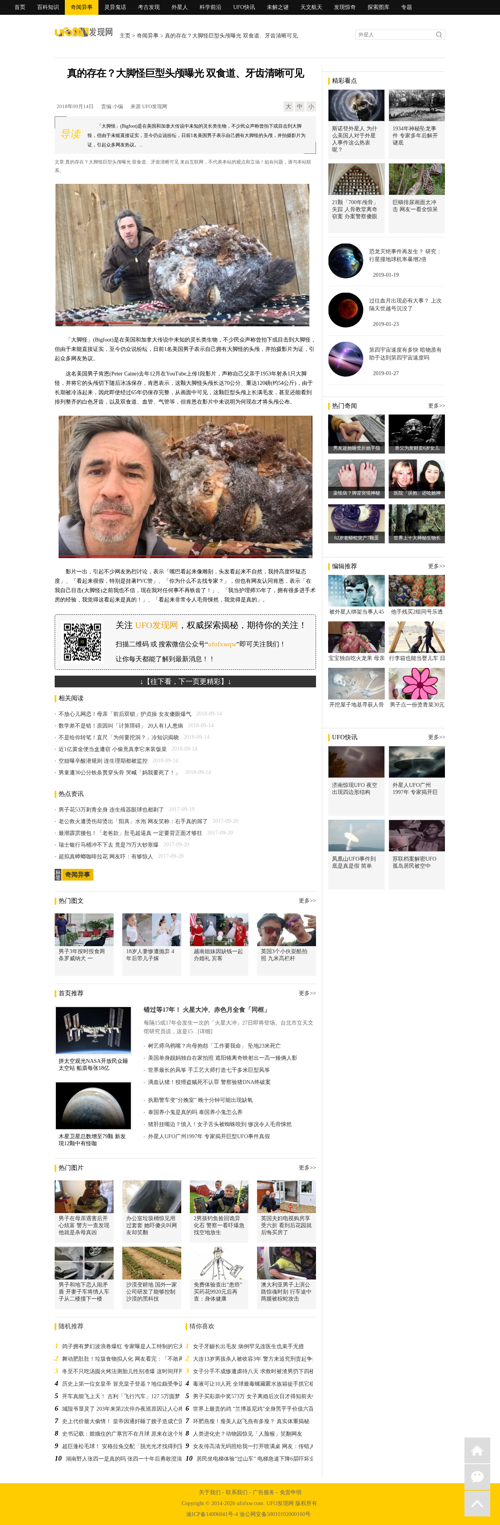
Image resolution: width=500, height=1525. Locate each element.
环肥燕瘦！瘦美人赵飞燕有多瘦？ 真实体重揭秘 (251, 1421)
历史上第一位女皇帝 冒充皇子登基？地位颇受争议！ (125, 1384)
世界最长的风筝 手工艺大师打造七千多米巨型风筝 (209, 1070)
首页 (19, 7)
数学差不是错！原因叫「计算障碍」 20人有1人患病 (121, 726)
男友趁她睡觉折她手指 (356, 448)
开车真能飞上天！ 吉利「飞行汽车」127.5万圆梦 (121, 1396)
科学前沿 (210, 7)
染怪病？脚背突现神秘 (356, 493)
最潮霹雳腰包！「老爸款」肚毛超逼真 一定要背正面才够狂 (130, 833)
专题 (406, 7)
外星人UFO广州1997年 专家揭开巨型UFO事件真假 (209, 1136)
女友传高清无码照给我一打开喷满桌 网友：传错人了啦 (259, 1446)
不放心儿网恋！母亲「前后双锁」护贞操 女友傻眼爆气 (125, 714)
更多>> (307, 901)
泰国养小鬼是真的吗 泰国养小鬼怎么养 (195, 1112)
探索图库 (378, 7)
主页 (125, 36)
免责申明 (291, 1492)
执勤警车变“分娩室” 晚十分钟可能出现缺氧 (200, 1100)
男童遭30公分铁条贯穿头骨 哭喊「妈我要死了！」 (119, 773)
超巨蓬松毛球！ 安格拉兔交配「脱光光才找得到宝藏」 (128, 1446)
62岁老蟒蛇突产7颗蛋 (356, 538)
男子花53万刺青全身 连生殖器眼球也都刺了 (111, 810)
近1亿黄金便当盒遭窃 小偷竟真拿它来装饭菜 (113, 749)
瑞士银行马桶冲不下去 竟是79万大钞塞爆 (109, 845)
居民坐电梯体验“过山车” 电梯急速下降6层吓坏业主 (258, 1459)
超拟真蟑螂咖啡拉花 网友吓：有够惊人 (106, 856)
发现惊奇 (345, 7)
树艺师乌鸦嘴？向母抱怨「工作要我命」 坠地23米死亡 (214, 1046)
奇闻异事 (82, 7)
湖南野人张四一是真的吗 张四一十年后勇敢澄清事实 (129, 1459)
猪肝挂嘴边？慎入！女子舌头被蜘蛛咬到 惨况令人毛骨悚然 (220, 1124)
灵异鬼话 (115, 7)
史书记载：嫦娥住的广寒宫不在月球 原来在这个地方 (125, 1434)
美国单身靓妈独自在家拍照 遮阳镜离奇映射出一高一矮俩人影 (222, 1058)
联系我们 (237, 1492)
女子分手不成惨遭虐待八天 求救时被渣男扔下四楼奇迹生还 (265, 1371)
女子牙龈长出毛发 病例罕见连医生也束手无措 (248, 1346)
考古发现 (149, 7)
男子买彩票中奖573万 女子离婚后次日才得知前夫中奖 (258, 1396)
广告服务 (264, 1492)
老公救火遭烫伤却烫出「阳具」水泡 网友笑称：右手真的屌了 (133, 821)
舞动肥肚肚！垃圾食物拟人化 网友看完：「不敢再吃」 (128, 1359)
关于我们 (210, 1492)
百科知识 (48, 7)
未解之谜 (278, 7)
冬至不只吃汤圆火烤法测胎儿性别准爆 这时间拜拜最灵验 (131, 1371)
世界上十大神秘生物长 (417, 538)
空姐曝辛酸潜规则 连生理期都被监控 (103, 761)
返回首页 (477, 1450)
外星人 (179, 7)
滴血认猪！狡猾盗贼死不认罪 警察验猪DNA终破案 (209, 1082)
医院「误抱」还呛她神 (417, 493)
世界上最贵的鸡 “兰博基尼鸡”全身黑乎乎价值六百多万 (259, 1409)
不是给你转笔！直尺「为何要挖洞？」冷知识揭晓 (119, 737)
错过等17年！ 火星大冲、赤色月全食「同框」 (207, 1009)
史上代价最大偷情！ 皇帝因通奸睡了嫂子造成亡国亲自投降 (134, 1421)
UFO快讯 (244, 7)
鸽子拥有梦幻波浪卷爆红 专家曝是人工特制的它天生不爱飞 (134, 1346)
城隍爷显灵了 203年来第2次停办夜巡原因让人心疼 (123, 1409)
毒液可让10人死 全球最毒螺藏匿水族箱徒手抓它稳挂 (256, 1384)
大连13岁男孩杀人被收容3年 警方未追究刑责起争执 (255, 1359)
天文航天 (311, 7)
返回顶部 (477, 1503)
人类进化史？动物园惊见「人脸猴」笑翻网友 (247, 1434)
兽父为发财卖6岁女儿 (417, 448)
